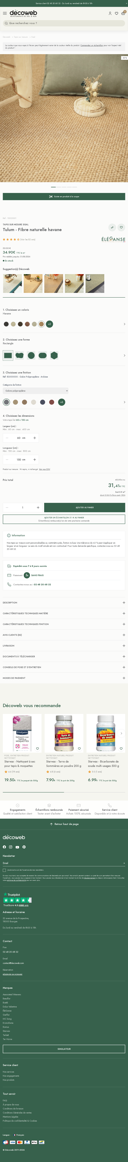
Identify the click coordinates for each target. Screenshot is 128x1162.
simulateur (64, 1049)
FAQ (5, 1100)
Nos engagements (11, 1075)
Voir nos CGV (44, 469)
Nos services (8, 1071)
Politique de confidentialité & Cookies (20, 1120)
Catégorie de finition (12, 384)
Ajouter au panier (85, 507)
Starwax (6, 1031)
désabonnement (90, 878)
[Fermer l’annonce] (127, 3)
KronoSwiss (8, 1022)
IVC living (7, 1018)
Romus (6, 1027)
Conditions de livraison (13, 1108)
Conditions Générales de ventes (17, 1112)
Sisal (33, 37)
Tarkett (6, 1035)
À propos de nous (11, 1104)
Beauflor (6, 998)
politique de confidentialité (16, 880)
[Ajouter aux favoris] (121, 227)
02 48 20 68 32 (10, 951)
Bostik (5, 1002)
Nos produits (8, 1079)
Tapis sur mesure (21, 37)
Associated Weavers (12, 994)
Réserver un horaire (12, 974)
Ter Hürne (7, 1039)
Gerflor (6, 1014)
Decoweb (6, 37)
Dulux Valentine (10, 1006)
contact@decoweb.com (13, 963)
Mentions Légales (10, 1116)
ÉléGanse (7, 1010)
